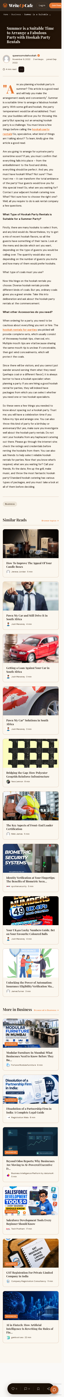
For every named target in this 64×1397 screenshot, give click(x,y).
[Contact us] (54, 1390)
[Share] (48, 1389)
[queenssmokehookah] (6, 59)
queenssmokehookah (24, 55)
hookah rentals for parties (20, 329)
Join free (56, 5)
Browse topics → (50, 520)
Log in (42, 5)
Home (5, 14)
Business (16, 14)
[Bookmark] (38, 1389)
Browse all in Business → (46, 1010)
